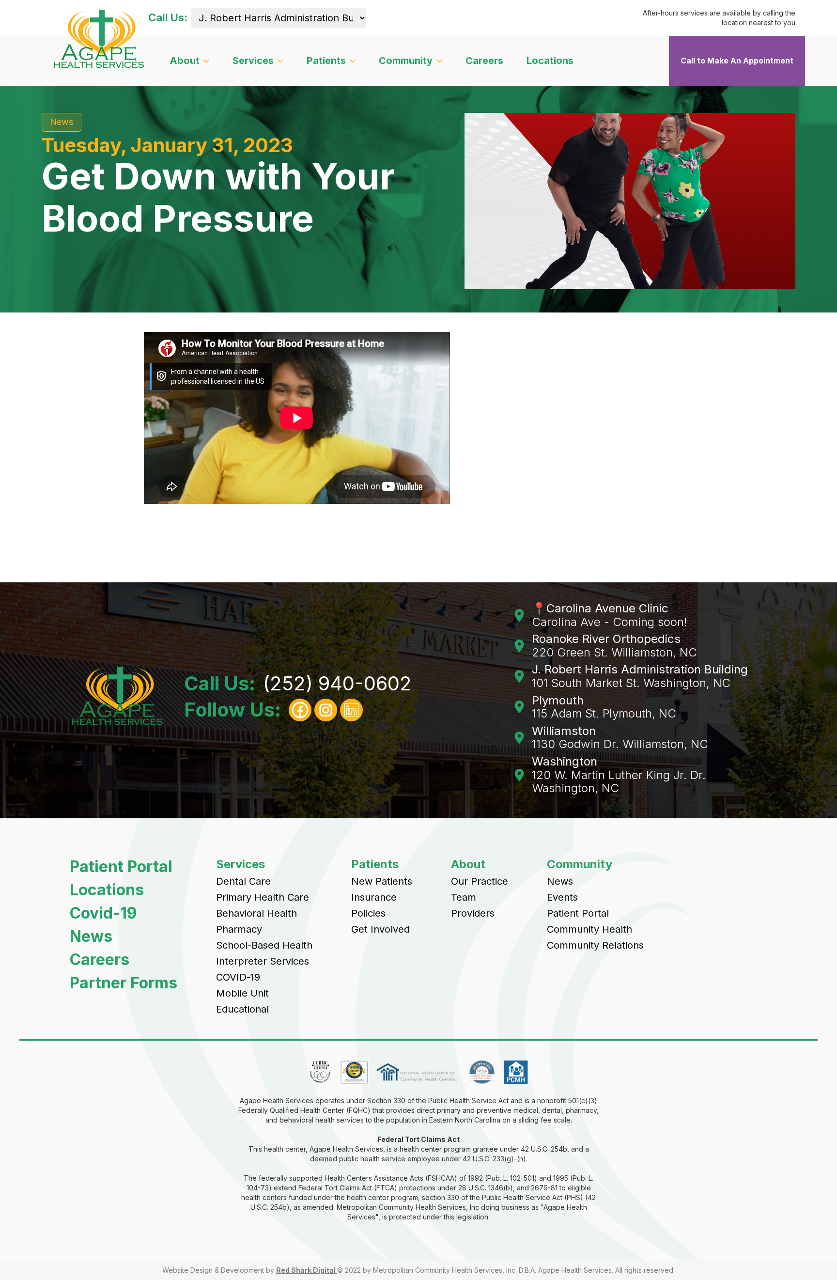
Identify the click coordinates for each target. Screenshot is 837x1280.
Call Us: (167, 18)
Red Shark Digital (306, 1270)
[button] (189, 61)
